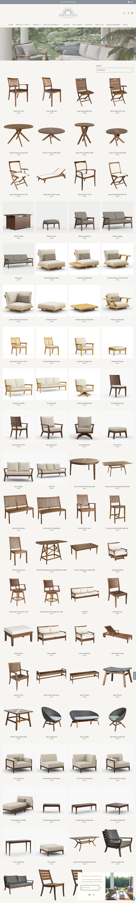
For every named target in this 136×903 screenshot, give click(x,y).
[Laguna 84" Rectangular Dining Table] (84, 843)
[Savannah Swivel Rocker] (84, 384)
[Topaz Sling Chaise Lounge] (51, 175)
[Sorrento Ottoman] (51, 301)
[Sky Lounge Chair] (51, 426)
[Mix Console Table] (18, 843)
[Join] (101, 887)
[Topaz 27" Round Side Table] (117, 134)
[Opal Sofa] (84, 593)
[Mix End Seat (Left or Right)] (117, 759)
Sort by (99, 66)
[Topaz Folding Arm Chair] (117, 92)
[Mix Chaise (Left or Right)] (18, 801)
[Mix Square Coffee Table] (117, 801)
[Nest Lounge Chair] (51, 718)
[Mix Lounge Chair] (18, 759)
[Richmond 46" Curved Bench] (51, 509)
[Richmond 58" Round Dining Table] (84, 467)
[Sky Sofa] (51, 467)
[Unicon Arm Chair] (18, 92)
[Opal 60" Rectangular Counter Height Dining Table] (51, 551)
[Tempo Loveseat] (117, 217)
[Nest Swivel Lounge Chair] (117, 718)
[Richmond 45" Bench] (18, 509)
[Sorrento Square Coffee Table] (84, 301)
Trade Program (113, 24)
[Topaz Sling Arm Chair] (84, 175)
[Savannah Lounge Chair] (84, 342)
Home (11, 24)
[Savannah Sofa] (51, 384)
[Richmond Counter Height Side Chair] (117, 509)
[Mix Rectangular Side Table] (51, 801)
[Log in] (128, 13)
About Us (99, 24)
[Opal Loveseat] (51, 634)
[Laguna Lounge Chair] (117, 843)
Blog (125, 24)
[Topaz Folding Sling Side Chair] (117, 175)
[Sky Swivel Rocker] (84, 426)
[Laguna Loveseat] (18, 885)
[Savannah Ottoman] (117, 342)
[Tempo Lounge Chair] (84, 217)
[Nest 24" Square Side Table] (18, 718)
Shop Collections (68, 47)
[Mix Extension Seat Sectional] (51, 759)
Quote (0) (134, 675)
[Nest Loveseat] (84, 718)
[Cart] (132, 13)
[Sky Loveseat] (18, 467)
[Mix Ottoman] (51, 843)
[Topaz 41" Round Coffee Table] (51, 134)
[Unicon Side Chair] (51, 92)
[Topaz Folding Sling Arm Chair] (18, 175)
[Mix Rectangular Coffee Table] (84, 801)
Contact (89, 24)
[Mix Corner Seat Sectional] (84, 759)
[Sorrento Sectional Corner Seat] (18, 301)
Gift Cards (77, 24)
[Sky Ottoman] (117, 426)
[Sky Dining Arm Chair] (18, 426)
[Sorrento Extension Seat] (51, 259)
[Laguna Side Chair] (51, 885)
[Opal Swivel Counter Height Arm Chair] (51, 593)
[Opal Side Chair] (117, 593)
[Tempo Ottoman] (51, 217)
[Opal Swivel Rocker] (117, 551)
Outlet (67, 24)
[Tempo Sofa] (18, 259)
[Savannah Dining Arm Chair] (18, 342)
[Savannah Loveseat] (18, 384)
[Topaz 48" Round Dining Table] (18, 134)
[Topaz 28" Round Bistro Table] (84, 134)
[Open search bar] (124, 13)
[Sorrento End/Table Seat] (84, 259)
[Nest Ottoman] (117, 676)
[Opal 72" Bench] (84, 676)
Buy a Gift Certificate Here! (68, 2)
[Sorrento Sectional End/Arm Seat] (117, 259)
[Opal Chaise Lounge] (117, 634)
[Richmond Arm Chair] (84, 509)
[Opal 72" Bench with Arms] (51, 676)
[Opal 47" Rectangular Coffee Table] (84, 551)
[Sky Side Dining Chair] (117, 384)
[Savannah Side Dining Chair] (51, 342)
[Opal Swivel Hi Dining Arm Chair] (18, 593)
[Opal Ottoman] (18, 634)
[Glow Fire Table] (18, 217)
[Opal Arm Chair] (18, 676)
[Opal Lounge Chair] (84, 634)
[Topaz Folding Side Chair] (84, 92)
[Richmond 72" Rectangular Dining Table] (117, 467)
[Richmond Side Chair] (18, 551)
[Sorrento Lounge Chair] (117, 301)
